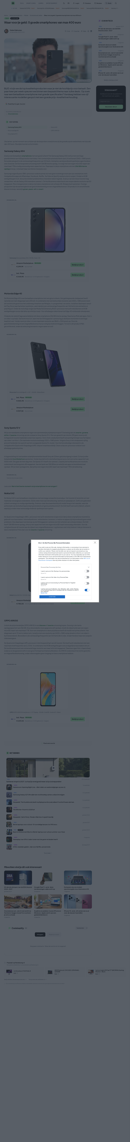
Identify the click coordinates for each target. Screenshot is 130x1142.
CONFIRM (52, 596)
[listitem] (65, 567)
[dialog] (65, 571)
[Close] (95, 543)
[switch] (87, 571)
